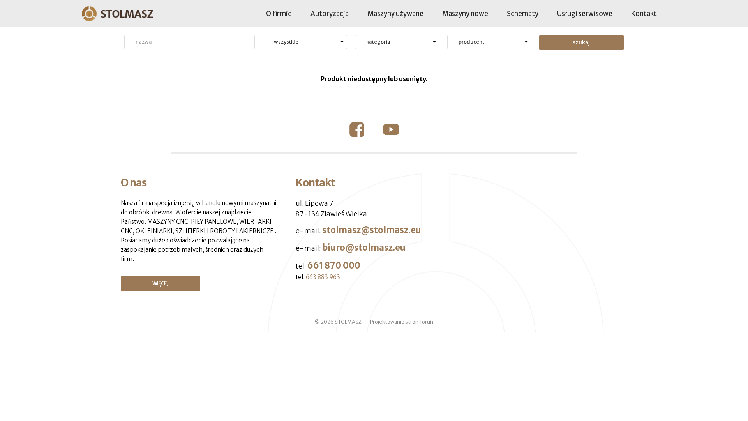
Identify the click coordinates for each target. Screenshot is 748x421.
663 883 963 (323, 277)
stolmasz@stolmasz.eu (371, 230)
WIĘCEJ (160, 283)
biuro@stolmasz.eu (364, 247)
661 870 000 (333, 265)
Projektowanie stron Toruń (401, 321)
